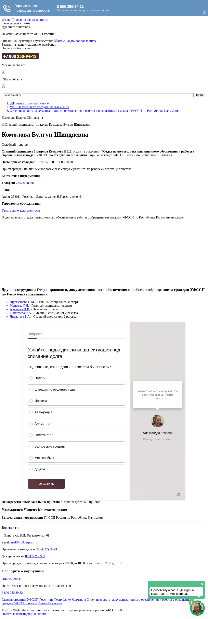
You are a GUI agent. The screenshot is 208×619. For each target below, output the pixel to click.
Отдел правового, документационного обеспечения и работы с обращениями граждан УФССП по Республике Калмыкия (94, 110)
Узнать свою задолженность (21, 210)
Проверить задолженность (29, 19)
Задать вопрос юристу (80, 41)
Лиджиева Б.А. (20, 316)
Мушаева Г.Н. (19, 305)
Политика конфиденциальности (24, 614)
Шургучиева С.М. (22, 302)
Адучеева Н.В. (20, 309)
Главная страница (14, 599)
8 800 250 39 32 (12, 592)
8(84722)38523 (47, 549)
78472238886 (25, 182)
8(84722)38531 (35, 556)
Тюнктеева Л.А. (21, 313)
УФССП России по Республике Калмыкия (39, 107)
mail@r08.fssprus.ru (24, 542)
